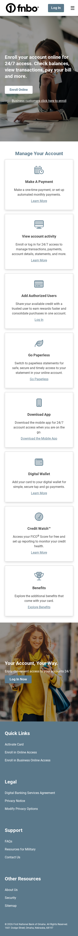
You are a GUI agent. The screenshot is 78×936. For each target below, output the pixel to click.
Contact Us (12, 857)
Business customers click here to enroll (39, 101)
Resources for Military (20, 849)
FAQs (8, 841)
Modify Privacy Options (21, 809)
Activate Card (14, 744)
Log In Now (18, 679)
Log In (39, 320)
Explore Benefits (39, 607)
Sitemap (11, 906)
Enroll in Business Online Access (27, 760)
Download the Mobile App (39, 438)
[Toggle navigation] (72, 8)
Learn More (39, 201)
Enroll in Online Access (21, 752)
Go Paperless (39, 379)
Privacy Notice (15, 801)
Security (10, 898)
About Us (11, 890)
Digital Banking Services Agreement (30, 793)
